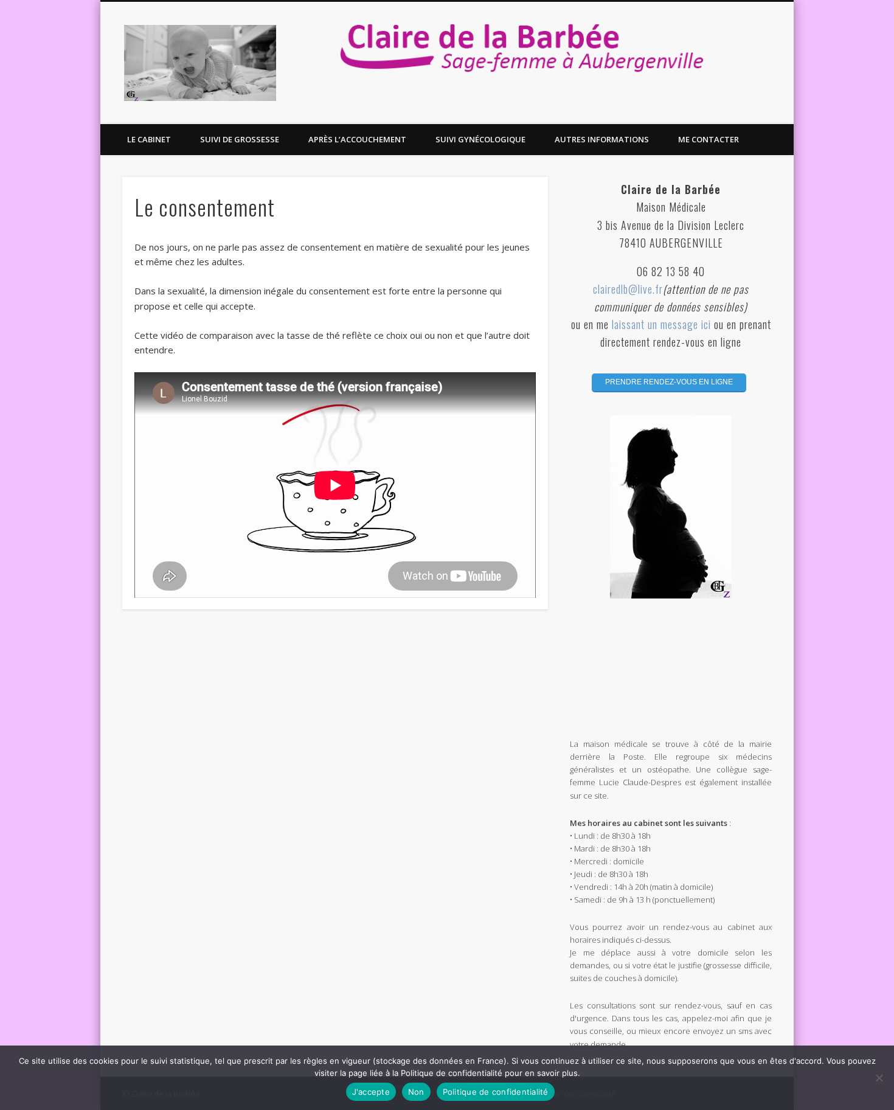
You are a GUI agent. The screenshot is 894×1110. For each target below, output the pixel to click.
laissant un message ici (663, 324)
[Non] (879, 1078)
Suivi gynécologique (480, 139)
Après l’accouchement (357, 139)
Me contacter (708, 139)
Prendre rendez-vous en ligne (669, 382)
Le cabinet (149, 139)
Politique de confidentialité (496, 1092)
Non (416, 1092)
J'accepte (371, 1092)
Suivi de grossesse (239, 139)
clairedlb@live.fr (628, 289)
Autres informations (602, 139)
